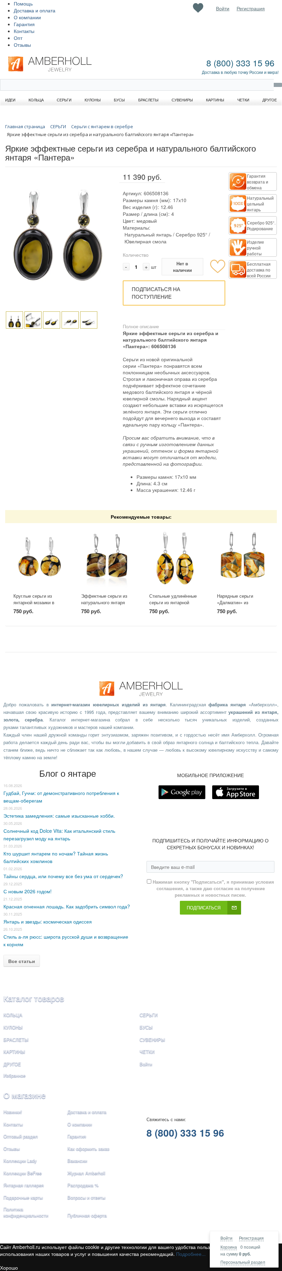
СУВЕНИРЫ (152, 1039)
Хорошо (9, 1267)
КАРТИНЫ (14, 1051)
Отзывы (22, 44)
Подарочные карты (23, 1197)
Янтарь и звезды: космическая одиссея (47, 921)
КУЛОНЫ (13, 1027)
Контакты (24, 30)
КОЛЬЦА (12, 1015)
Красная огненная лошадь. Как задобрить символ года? (66, 906)
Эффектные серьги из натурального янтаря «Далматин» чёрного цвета (104, 605)
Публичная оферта (87, 1215)
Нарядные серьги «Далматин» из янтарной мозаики (235, 602)
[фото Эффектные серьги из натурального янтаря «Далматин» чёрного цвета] (107, 558)
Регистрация (251, 1238)
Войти (226, 1238)
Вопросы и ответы (86, 1197)
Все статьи (21, 961)
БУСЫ (146, 1027)
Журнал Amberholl (86, 1173)
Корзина (228, 1247)
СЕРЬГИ (149, 1015)
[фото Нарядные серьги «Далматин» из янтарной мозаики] (243, 558)
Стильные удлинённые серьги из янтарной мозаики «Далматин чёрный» (173, 605)
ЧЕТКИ (147, 1051)
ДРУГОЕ (12, 1064)
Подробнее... (191, 1253)
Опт (18, 37)
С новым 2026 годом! (27, 891)
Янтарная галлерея (23, 1185)
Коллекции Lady (20, 1160)
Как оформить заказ (88, 1148)
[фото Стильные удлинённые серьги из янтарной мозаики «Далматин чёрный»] (175, 558)
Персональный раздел (242, 1262)
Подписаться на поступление (156, 292)
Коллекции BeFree (22, 1173)
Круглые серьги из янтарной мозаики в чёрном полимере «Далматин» (33, 605)
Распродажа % (83, 1185)
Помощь (23, 3)
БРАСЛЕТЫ (16, 1039)
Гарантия (24, 24)
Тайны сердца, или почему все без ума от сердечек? (63, 876)
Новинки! (12, 1111)
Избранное (14, 1075)
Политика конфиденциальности (25, 1212)
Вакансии (77, 1160)
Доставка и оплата (34, 10)
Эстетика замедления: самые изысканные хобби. (59, 815)
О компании (27, 17)
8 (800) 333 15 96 (240, 62)
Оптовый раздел (20, 1136)
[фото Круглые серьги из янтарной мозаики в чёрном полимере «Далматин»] (39, 558)
